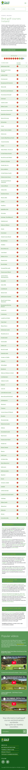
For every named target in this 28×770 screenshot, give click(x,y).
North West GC (4, 248)
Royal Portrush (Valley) (6, 157)
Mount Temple (4, 447)
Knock (2, 478)
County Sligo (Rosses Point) (7, 137)
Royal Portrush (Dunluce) (7, 90)
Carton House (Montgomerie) (4, 276)
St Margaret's (4, 400)
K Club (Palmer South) (6, 173)
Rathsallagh (4, 365)
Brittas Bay (4, 122)
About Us (4, 745)
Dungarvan (3, 443)
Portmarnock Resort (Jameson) (6, 181)
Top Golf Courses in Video (9, 754)
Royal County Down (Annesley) (6, 301)
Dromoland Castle (5, 431)
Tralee (2, 145)
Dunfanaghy (4, 341)
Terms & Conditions (7, 749)
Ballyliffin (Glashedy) (6, 114)
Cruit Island (4, 252)
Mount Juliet (4, 197)
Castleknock (4, 288)
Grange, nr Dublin (5, 357)
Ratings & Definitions (8, 747)
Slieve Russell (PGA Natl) (7, 396)
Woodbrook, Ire (5, 333)
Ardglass (3, 244)
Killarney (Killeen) (5, 225)
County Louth (4, 102)
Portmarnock (4, 79)
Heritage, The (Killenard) (7, 217)
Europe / (4, 15)
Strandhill (3, 280)
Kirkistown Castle (5, 329)
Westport (3, 404)
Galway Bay (4, 189)
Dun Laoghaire (4, 169)
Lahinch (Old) (4, 75)
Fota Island (3, 232)
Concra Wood (4, 185)
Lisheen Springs (5, 490)
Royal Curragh (4, 349)
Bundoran (3, 369)
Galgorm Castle (5, 380)
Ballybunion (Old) (5, 66)
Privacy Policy (6, 752)
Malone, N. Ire (4, 256)
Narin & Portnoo (5, 118)
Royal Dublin (4, 264)
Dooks (2, 229)
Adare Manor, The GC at (7, 149)
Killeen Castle (4, 106)
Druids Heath (4, 337)
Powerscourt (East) (5, 439)
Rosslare (3, 416)
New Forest (4, 435)
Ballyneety (3, 467)
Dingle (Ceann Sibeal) (6, 236)
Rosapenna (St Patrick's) (7, 82)
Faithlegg (3, 498)
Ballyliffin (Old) (4, 209)
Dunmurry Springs (5, 161)
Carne (2, 126)
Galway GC (3, 345)
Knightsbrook (4, 221)
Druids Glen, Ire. (5, 165)
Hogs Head (3, 322)
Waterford (3, 506)
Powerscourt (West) (6, 272)
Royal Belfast (4, 240)
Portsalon (3, 213)
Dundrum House (5, 193)
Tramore (3, 408)
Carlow (2, 201)
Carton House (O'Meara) (7, 412)
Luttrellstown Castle (6, 392)
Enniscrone (3, 133)
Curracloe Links (5, 518)
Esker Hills (3, 284)
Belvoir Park (4, 292)
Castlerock (3, 310)
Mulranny (3, 510)
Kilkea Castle (4, 502)
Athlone (3, 427)
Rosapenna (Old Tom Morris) (6, 305)
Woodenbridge (4, 420)
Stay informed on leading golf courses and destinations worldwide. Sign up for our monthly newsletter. (14, 722)
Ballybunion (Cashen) (6, 296)
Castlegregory (4, 376)
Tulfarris (3, 361)
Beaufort (3, 474)
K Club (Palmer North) (6, 153)
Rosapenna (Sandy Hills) (7, 110)
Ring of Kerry (4, 325)
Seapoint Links (4, 353)
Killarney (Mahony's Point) (7, 373)
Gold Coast (3, 455)
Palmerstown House (6, 177)
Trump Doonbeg (5, 141)
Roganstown (4, 260)
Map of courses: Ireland (9, 50)
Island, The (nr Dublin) (6, 130)
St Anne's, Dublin (5, 482)
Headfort (3, 205)
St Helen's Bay (4, 459)
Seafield (3, 486)
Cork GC (3, 388)
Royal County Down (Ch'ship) (6, 70)
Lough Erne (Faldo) (5, 318)
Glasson (3, 384)
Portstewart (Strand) (6, 94)
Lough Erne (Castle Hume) (7, 494)
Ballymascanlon (5, 470)
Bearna (2, 451)
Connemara (4, 314)
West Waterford (5, 463)
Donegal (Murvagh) (5, 268)
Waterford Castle (5, 423)
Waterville (3, 86)
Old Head (3, 98)
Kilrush (2, 514)
